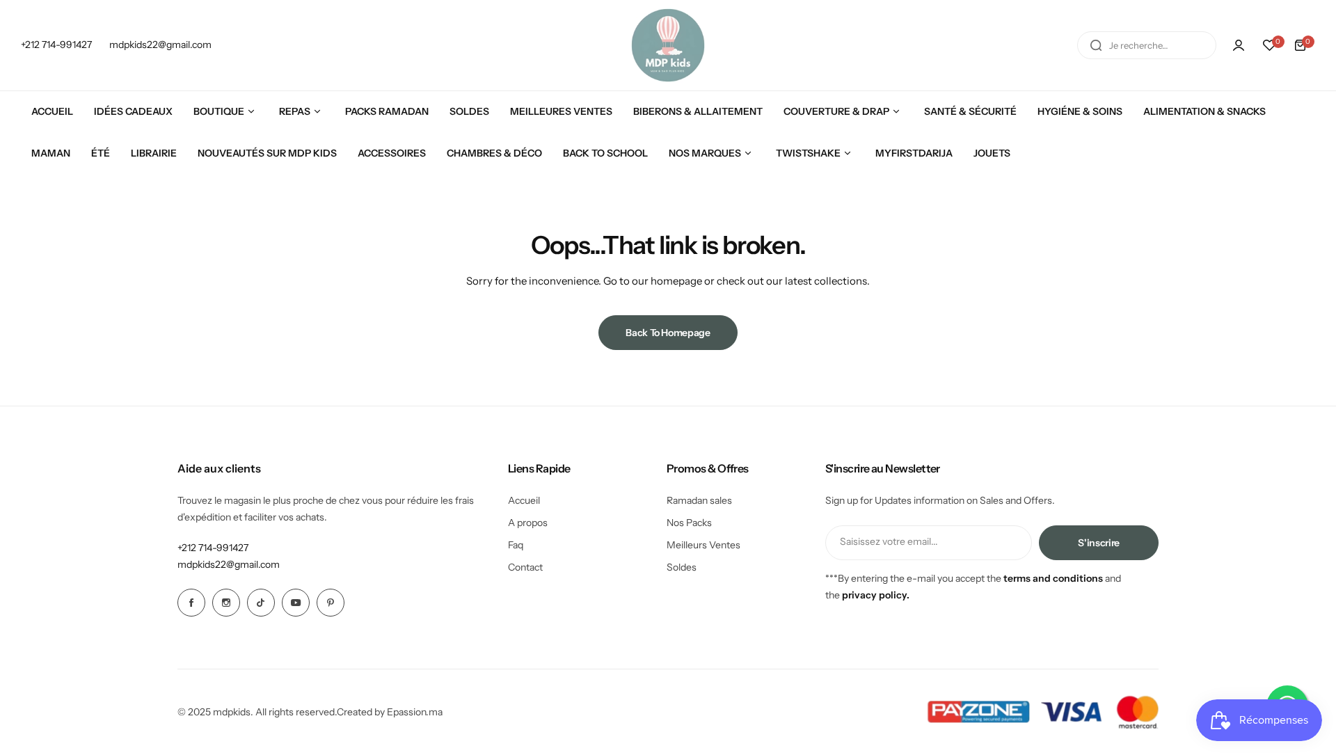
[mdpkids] (668, 45)
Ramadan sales (699, 500)
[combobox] (1146, 45)
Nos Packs (689, 522)
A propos (528, 522)
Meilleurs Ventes (703, 545)
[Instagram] (226, 603)
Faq (515, 545)
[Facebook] (191, 603)
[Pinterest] (330, 603)
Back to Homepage (668, 332)
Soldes (682, 567)
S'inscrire (1099, 543)
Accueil (524, 500)
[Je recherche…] (1096, 45)
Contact (525, 567)
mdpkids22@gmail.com (228, 564)
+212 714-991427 (212, 547)
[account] (1238, 45)
